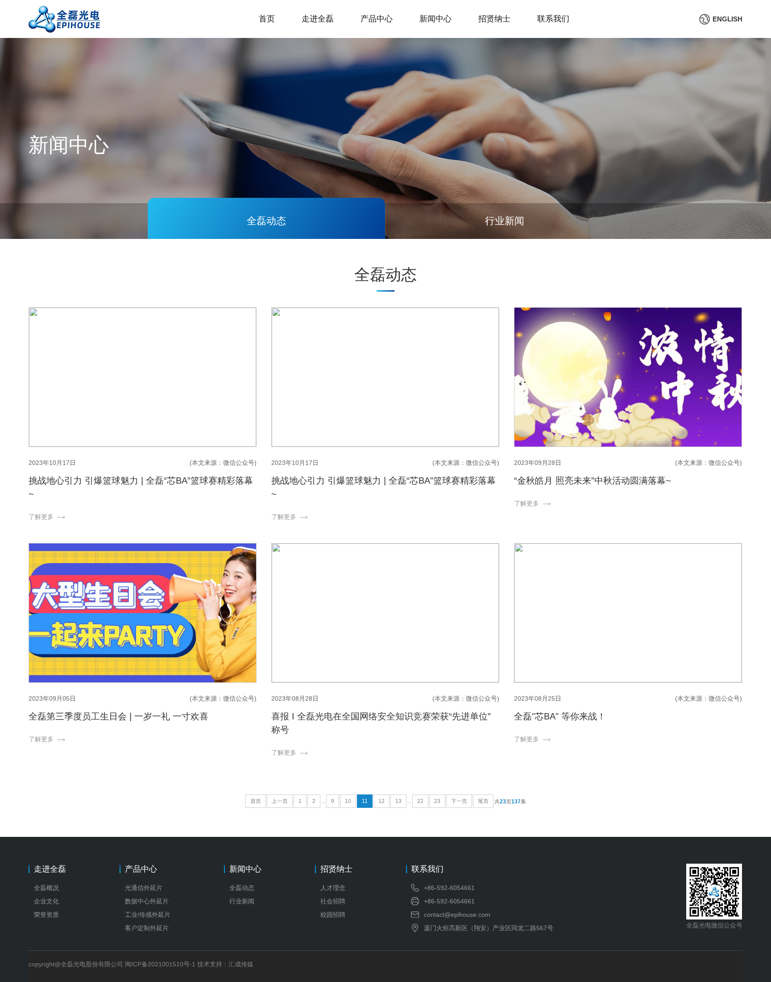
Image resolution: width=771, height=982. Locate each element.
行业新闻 (241, 901)
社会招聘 (332, 901)
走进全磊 (318, 18)
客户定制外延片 (147, 928)
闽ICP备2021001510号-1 (160, 964)
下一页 (459, 801)
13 (398, 801)
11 (365, 801)
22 (420, 801)
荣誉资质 (46, 914)
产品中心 (377, 18)
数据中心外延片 (147, 901)
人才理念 (332, 887)
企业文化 (46, 901)
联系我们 (553, 18)
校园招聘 (332, 914)
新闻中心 (435, 18)
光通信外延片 (143, 887)
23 (437, 801)
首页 (267, 18)
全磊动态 (241, 887)
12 (381, 801)
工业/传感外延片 (147, 914)
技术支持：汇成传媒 (225, 964)
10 (348, 801)
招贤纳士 (494, 18)
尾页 (483, 801)
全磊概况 (46, 887)
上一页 (280, 801)
